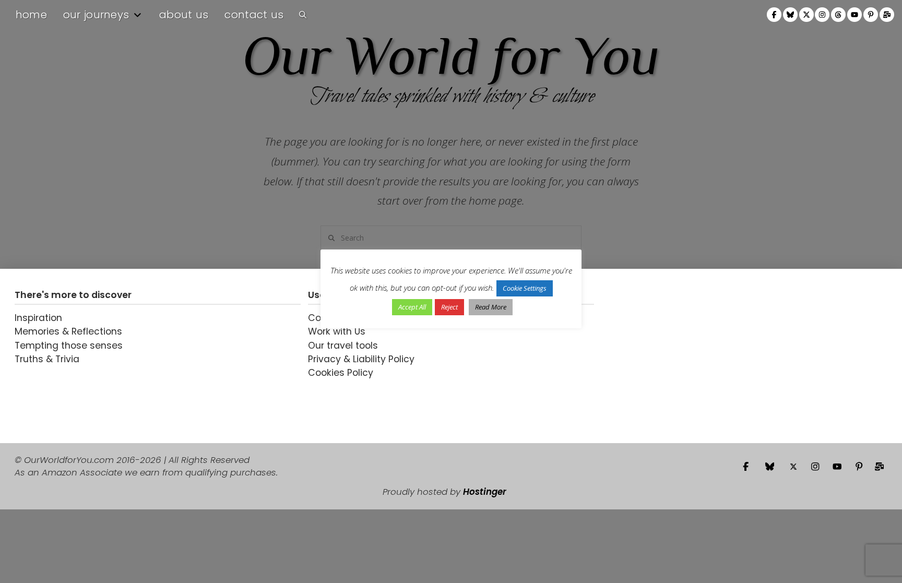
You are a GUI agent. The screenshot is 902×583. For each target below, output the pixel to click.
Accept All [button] (412, 307)
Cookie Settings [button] (525, 288)
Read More (490, 307)
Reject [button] (449, 307)
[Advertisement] (666, 356)
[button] (303, 15)
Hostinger (484, 491)
